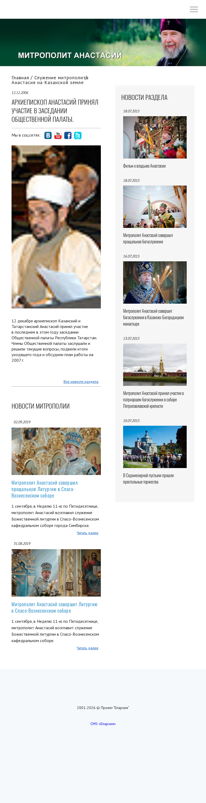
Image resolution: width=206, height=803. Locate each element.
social (48, 135)
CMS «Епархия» (103, 723)
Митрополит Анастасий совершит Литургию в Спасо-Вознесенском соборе (55, 607)
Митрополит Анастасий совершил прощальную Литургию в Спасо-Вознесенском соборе (45, 489)
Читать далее (87, 532)
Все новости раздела (81, 381)
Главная (20, 77)
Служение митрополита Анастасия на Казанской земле (50, 79)
